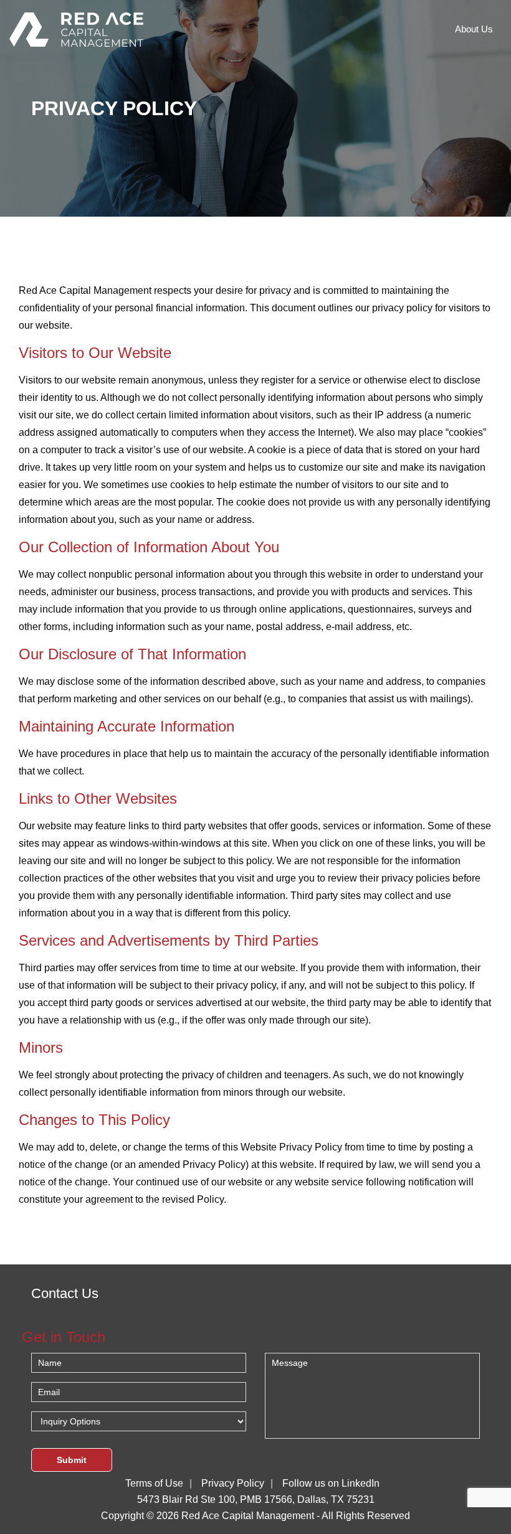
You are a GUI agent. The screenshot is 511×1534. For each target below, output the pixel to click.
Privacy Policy (232, 1483)
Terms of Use (154, 1483)
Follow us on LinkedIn (331, 1483)
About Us (474, 29)
